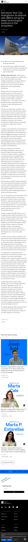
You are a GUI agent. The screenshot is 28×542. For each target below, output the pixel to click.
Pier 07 (16, 519)
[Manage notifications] (25, 539)
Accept (4, 539)
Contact (16, 527)
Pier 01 (16, 514)
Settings (15, 539)
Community (4, 517)
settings (10, 537)
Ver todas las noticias (7, 462)
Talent (2, 519)
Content (3, 530)
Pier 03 (16, 517)
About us (3, 514)
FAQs (15, 530)
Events (3, 527)
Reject (9, 539)
